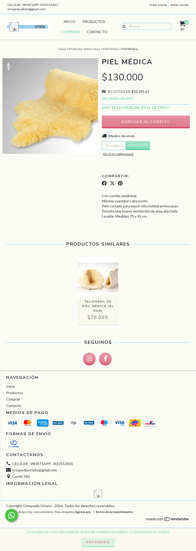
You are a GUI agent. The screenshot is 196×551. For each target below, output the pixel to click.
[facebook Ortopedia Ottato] (105, 359)
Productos (93, 21)
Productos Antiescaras (84, 49)
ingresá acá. (83, 512)
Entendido (98, 542)
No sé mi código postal (118, 154)
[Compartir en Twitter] (112, 183)
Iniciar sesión (179, 5)
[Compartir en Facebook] (104, 183)
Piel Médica (111, 49)
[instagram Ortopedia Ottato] (89, 359)
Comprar (70, 32)
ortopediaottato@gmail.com (26, 9)
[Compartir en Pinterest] (120, 183)
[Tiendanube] (167, 520)
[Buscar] (123, 26)
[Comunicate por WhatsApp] (11, 515)
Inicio (70, 21)
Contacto (97, 32)
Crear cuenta (158, 5)
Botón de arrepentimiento (114, 512)
